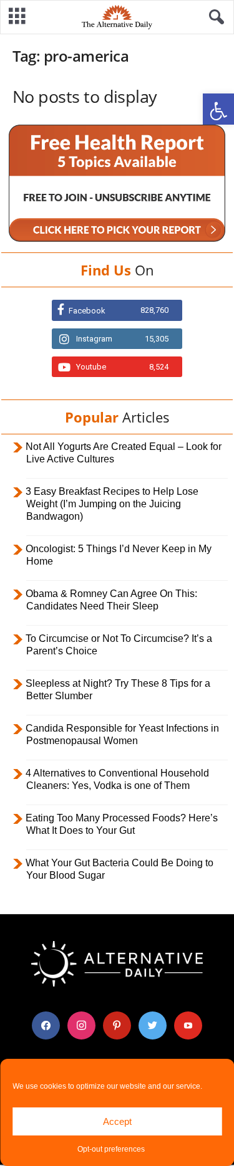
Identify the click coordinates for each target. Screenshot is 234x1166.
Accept (117, 1121)
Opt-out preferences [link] (111, 1149)
